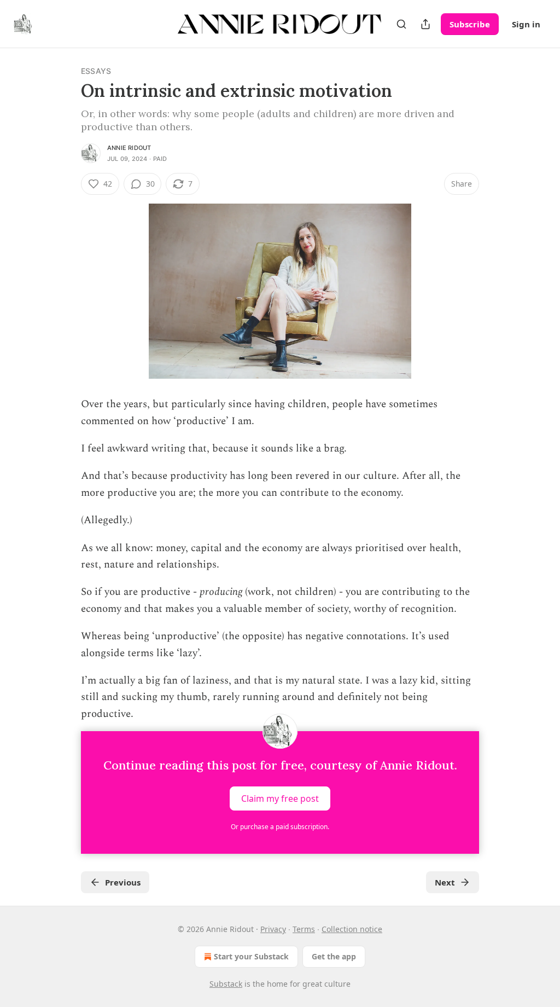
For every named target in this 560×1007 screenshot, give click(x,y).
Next (445, 882)
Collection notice (352, 929)
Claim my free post (280, 798)
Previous (123, 882)
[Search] (401, 24)
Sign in (526, 24)
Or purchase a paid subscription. (280, 826)
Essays (96, 71)
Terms (304, 929)
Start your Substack (251, 956)
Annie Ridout (129, 148)
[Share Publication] (425, 24)
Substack (225, 984)
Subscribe (470, 24)
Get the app (334, 956)
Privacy (273, 929)
